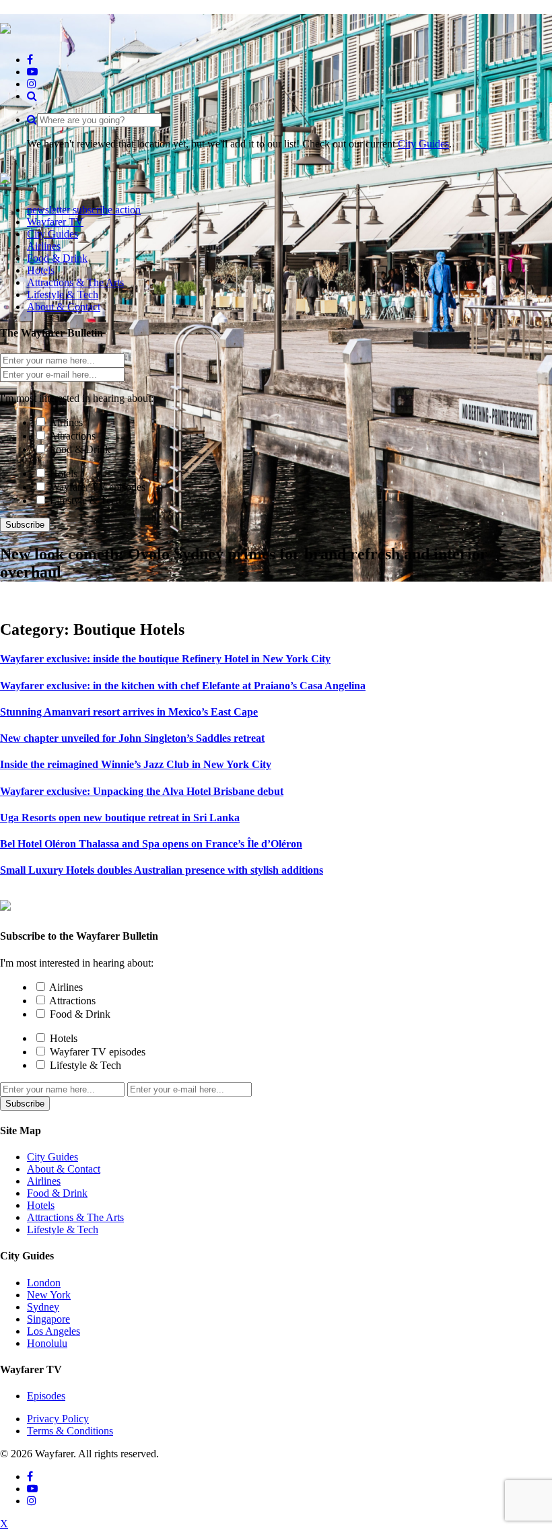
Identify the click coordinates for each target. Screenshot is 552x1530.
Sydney (43, 1307)
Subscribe (24, 525)
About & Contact (63, 1169)
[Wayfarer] (5, 903)
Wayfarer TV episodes (97, 487)
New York (49, 1294)
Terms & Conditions (70, 1430)
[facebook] (30, 59)
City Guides (423, 143)
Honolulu (47, 1343)
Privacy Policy (58, 1418)
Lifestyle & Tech (85, 500)
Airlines (66, 422)
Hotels (63, 473)
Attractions (72, 436)
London (44, 1282)
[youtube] (32, 71)
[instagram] (31, 84)
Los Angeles (53, 1331)
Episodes (46, 1395)
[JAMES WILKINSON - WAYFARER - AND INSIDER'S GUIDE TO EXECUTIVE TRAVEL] (5, 26)
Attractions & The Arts (75, 1217)
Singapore (48, 1319)
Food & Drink (80, 449)
